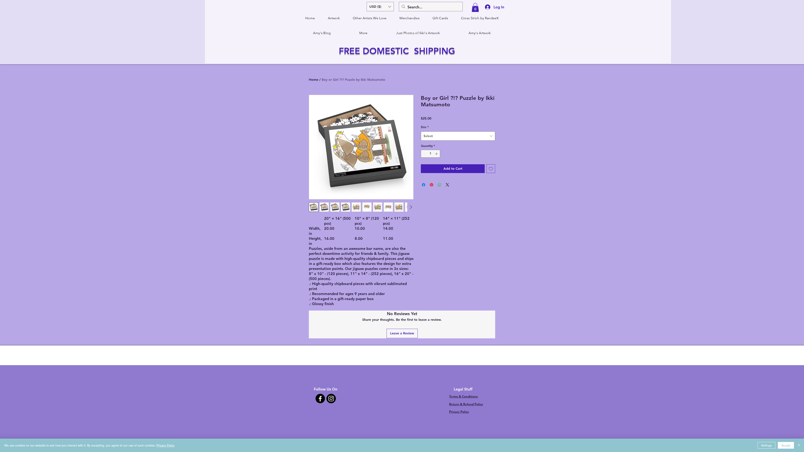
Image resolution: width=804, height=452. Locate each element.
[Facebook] (320, 398)
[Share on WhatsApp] (439, 184)
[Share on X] (447, 184)
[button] (380, 6)
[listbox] (380, 6)
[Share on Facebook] (423, 184)
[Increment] (436, 153)
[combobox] (458, 136)
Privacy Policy (459, 412)
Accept (785, 445)
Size (425, 127)
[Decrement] (424, 153)
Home (313, 80)
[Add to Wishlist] (490, 168)
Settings (766, 445)
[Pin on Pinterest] (431, 184)
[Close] (798, 445)
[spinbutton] (430, 153)
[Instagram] (331, 398)
